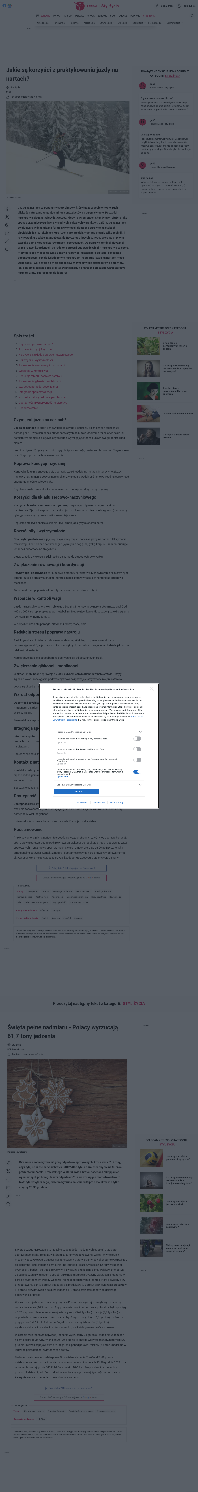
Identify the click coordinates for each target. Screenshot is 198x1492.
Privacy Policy (116, 802)
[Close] (152, 690)
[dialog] (99, 746)
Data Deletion (81, 802)
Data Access (99, 802)
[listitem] (99, 731)
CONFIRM (76, 791)
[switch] (137, 738)
